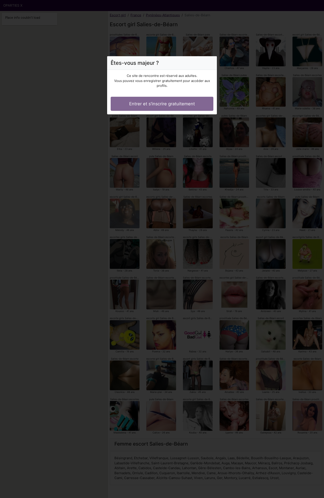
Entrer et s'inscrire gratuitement (162, 103)
